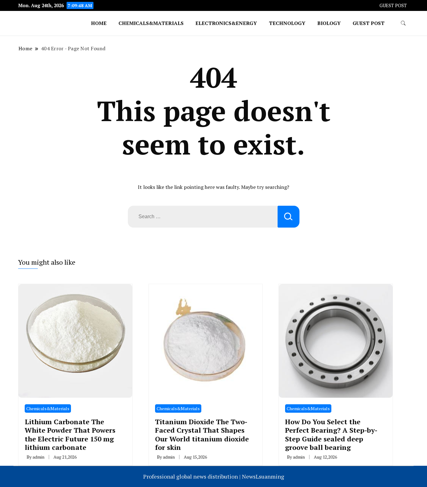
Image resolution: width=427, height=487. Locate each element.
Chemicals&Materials (150, 23)
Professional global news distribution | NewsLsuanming (213, 476)
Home (99, 23)
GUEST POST (393, 5)
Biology (329, 23)
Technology (287, 23)
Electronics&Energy (226, 23)
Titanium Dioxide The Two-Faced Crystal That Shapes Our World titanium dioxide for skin (202, 434)
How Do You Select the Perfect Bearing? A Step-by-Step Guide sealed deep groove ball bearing (331, 434)
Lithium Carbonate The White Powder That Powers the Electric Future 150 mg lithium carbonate (70, 434)
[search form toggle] (403, 23)
